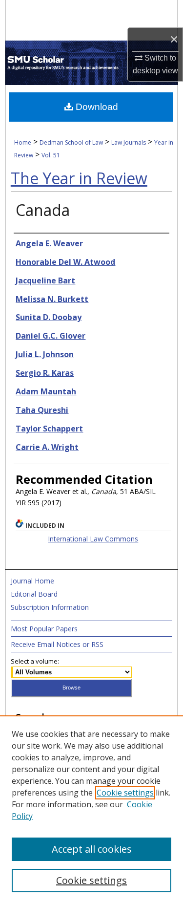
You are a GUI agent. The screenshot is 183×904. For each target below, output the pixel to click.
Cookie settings (125, 792)
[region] (91, 809)
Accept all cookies (92, 849)
